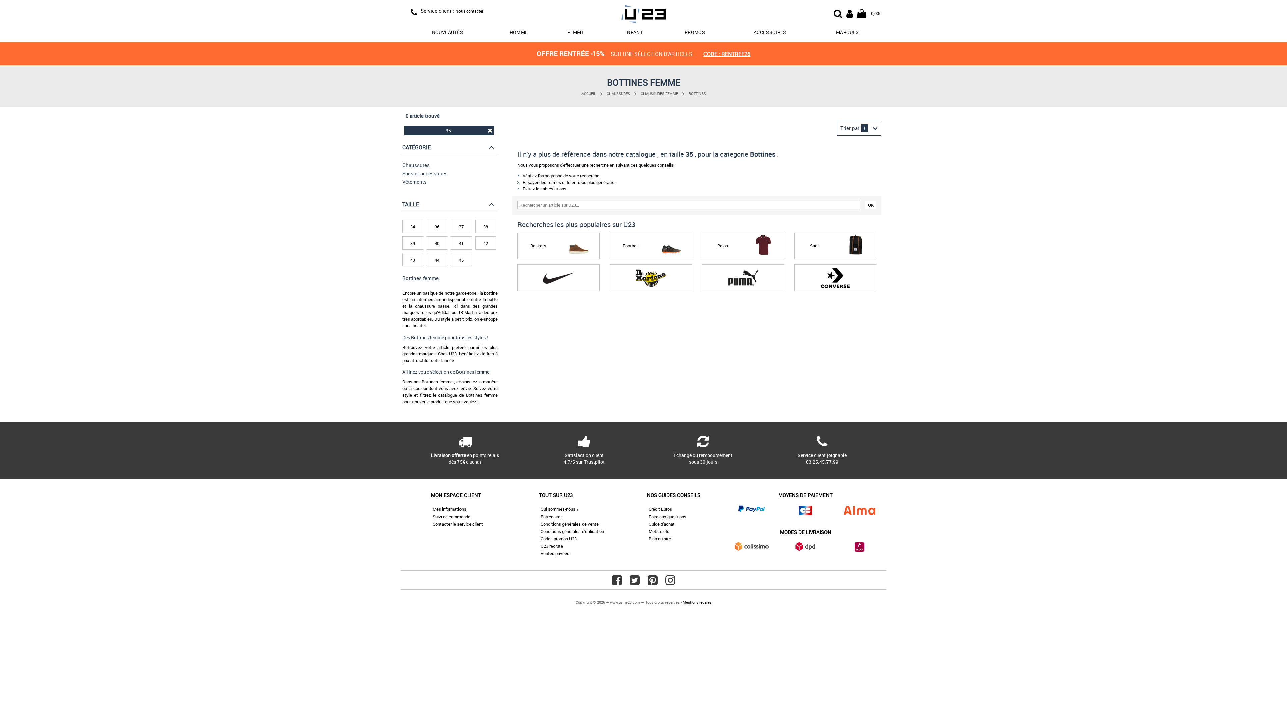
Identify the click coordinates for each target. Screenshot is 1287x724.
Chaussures (618, 93)
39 (412, 243)
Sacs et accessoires (425, 173)
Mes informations (449, 509)
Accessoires (770, 32)
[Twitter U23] (634, 583)
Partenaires (552, 517)
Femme (575, 32)
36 (437, 227)
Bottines (697, 93)
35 (448, 130)
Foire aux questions (667, 517)
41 (461, 243)
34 (412, 227)
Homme (519, 32)
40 (437, 243)
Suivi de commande (451, 517)
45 (461, 260)
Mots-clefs (659, 531)
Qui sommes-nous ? (559, 509)
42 (485, 243)
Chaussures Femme (659, 93)
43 (412, 260)
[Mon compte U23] (849, 13)
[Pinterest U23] (652, 583)
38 (485, 227)
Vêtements (414, 181)
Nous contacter (469, 11)
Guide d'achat (662, 524)
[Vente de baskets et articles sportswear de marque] (643, 15)
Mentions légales (697, 602)
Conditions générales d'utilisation (572, 531)
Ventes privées (555, 553)
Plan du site (660, 539)
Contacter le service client (458, 524)
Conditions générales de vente (570, 524)
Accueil (588, 93)
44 (437, 260)
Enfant (633, 32)
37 (461, 227)
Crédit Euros (660, 509)
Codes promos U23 (559, 539)
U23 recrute (552, 546)
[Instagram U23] (670, 583)
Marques (847, 32)
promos (695, 32)
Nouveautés (447, 32)
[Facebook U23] (617, 583)
